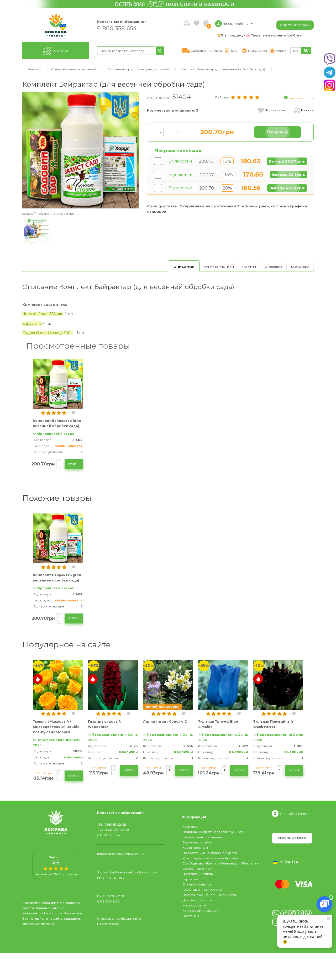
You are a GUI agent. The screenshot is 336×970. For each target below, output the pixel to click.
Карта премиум (195, 848)
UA (295, 51)
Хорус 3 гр (32, 323)
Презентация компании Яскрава (209, 853)
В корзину (277, 131)
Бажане (307, 110)
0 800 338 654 (117, 28)
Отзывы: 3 (273, 267)
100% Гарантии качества (202, 890)
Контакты (190, 827)
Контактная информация (118, 22)
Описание (184, 267)
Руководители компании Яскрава (210, 858)
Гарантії (249, 267)
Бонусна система (196, 842)
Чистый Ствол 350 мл (42, 314)
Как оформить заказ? (200, 911)
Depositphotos (108, 924)
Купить (73, 464)
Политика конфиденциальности (209, 895)
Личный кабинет (293, 813)
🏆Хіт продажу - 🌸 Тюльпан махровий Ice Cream (260, 35)
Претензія (191, 916)
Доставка (300, 267)
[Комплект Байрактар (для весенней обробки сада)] (80, 150)
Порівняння (275, 110)
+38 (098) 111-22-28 (111, 824)
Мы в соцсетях (194, 905)
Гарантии (190, 879)
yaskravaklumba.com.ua (41, 913)
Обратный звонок (295, 25)
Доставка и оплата (197, 874)
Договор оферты (197, 900)
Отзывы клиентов (197, 884)
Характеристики (219, 267)
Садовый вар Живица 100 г (47, 333)
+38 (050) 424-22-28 (113, 830)
